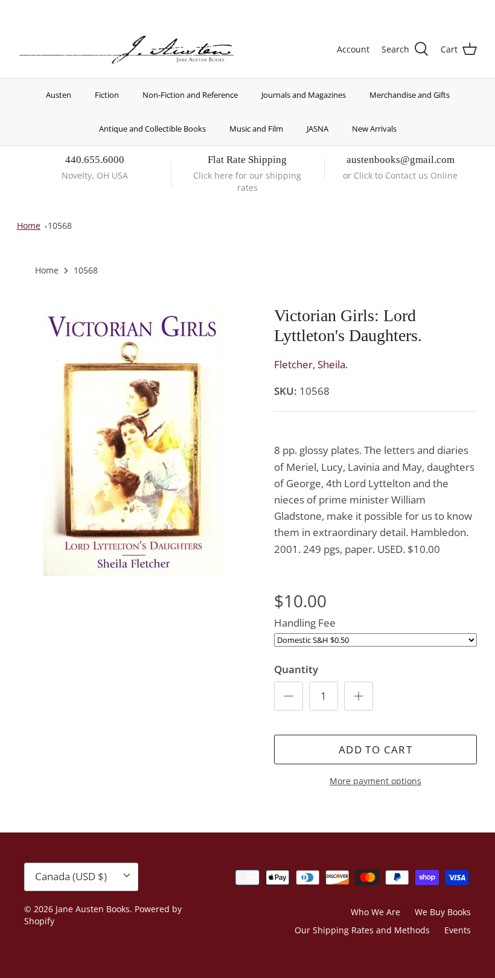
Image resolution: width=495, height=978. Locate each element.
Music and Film (256, 128)
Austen (58, 94)
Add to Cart (375, 749)
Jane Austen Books (93, 909)
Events (457, 930)
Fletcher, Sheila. (311, 364)
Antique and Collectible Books (152, 128)
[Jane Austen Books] (126, 50)
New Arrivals (374, 128)
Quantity (296, 669)
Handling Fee (305, 623)
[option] (133, 440)
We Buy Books (443, 912)
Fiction (107, 94)
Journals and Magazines (303, 94)
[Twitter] (22, 9)
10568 (60, 225)
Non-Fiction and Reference (190, 94)
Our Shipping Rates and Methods (362, 930)
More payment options (375, 781)
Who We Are (375, 912)
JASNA (317, 128)
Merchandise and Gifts (409, 94)
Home (28, 225)
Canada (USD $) (432, 10)
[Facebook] (40, 9)
